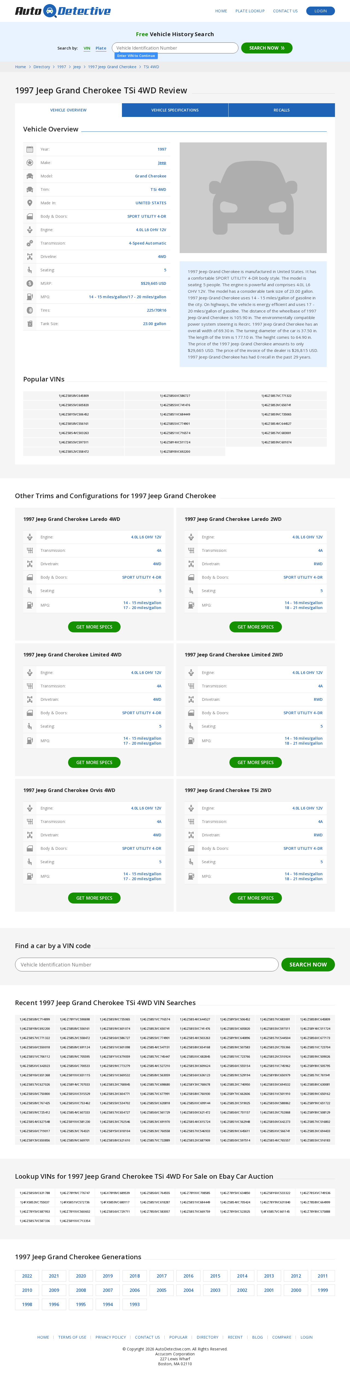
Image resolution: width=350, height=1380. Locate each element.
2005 (162, 1290)
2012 (296, 1276)
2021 (54, 1276)
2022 (27, 1276)
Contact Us (285, 10)
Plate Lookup (250, 10)
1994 (108, 1304)
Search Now (263, 48)
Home (221, 10)
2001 (269, 1290)
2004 (188, 1290)
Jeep (162, 162)
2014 (242, 1276)
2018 (135, 1276)
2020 (81, 1276)
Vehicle (175, 110)
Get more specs (94, 627)
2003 (215, 1290)
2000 (296, 1290)
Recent (235, 1337)
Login (320, 10)
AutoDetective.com (63, 11)
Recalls (282, 110)
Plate (101, 48)
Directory (207, 1337)
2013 (269, 1276)
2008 (81, 1290)
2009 (54, 1290)
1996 (54, 1304)
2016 (188, 1276)
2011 (323, 1276)
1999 (323, 1290)
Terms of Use (72, 1337)
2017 (162, 1276)
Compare (281, 1337)
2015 (215, 1276)
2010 (27, 1290)
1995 (81, 1304)
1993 (135, 1304)
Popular (178, 1337)
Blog (257, 1337)
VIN (87, 48)
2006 (135, 1290)
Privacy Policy (110, 1337)
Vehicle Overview (68, 110)
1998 (27, 1304)
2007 (108, 1290)
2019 (108, 1276)
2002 (242, 1290)
